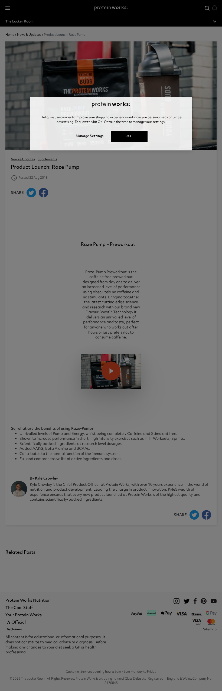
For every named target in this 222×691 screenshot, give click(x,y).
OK (129, 136)
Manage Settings (89, 136)
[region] (111, 123)
